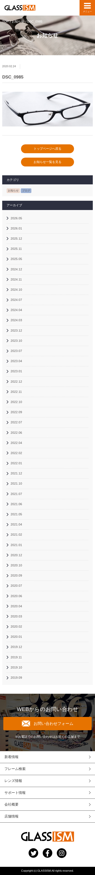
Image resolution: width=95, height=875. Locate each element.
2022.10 (16, 402)
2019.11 (16, 657)
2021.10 (16, 483)
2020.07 (16, 585)
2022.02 (16, 453)
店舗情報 (11, 816)
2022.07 (16, 422)
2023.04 (16, 361)
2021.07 (16, 494)
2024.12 (16, 269)
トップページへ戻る (47, 148)
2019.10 (16, 667)
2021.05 (16, 514)
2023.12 (16, 330)
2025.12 (16, 238)
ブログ (26, 190)
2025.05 (16, 259)
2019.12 (16, 647)
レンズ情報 (13, 781)
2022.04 (16, 443)
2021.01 (16, 545)
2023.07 (16, 351)
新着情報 (11, 757)
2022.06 (16, 432)
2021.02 (16, 534)
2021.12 (16, 473)
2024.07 (16, 300)
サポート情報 (15, 793)
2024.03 (16, 320)
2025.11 (16, 248)
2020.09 (16, 575)
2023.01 (16, 371)
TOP (5, 21)
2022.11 (16, 392)
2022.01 (16, 463)
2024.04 (16, 310)
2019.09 (16, 677)
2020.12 (16, 555)
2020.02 (16, 626)
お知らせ (18, 21)
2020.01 (16, 636)
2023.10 (16, 340)
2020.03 (16, 616)
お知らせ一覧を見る (47, 162)
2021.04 (16, 524)
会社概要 (11, 804)
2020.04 (16, 606)
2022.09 (16, 412)
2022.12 (16, 381)
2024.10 (16, 289)
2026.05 (16, 218)
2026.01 (16, 228)
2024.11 (16, 279)
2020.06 (16, 596)
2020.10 (16, 565)
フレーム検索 (15, 769)
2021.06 (16, 504)
